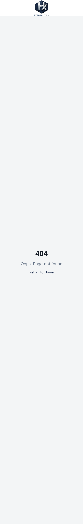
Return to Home (41, 272)
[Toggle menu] (76, 8)
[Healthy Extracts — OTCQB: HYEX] (41, 8)
